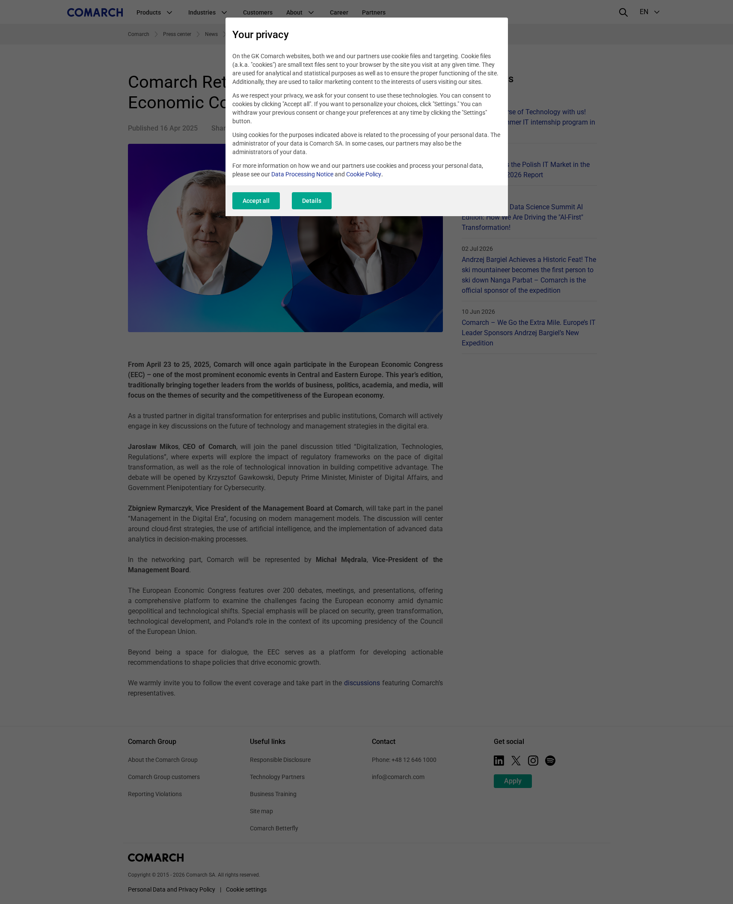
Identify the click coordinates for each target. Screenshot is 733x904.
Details (311, 200)
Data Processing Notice (302, 174)
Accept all (256, 200)
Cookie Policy (363, 174)
